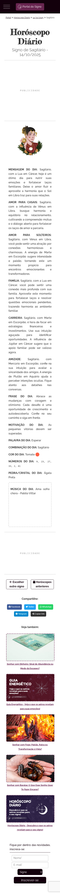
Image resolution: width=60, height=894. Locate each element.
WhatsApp (47, 607)
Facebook (15, 607)
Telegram (22, 614)
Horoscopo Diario (22, 17)
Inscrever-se (30, 880)
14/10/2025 (38, 17)
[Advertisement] (30, 90)
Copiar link (39, 614)
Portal (8, 17)
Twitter (31, 607)
